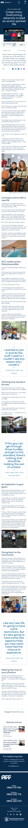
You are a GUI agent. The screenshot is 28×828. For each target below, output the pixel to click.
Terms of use (14, 808)
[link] (13, 69)
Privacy (14, 809)
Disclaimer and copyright (14, 811)
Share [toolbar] (3, 68)
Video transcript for (9, 44)
